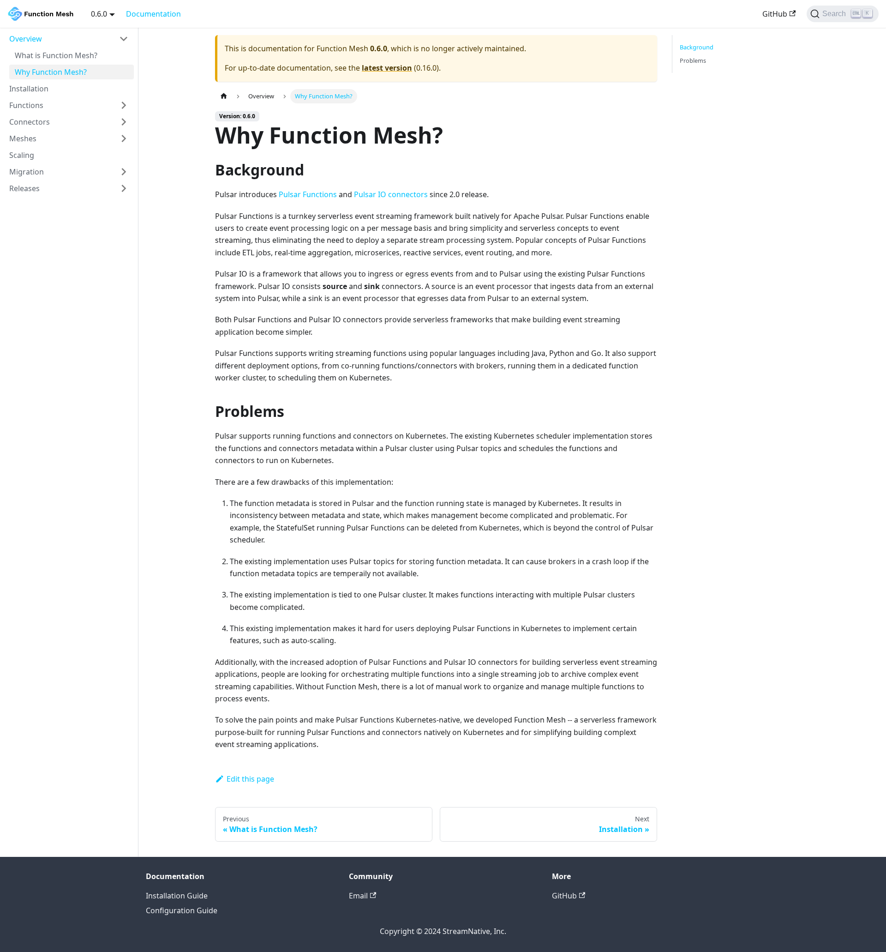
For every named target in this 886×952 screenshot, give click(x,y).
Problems (693, 60)
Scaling (21, 155)
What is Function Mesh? (56, 55)
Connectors (29, 122)
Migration (26, 172)
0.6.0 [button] (99, 14)
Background (696, 47)
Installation (28, 89)
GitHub (774, 14)
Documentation (153, 14)
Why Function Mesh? (51, 72)
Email (358, 896)
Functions (26, 105)
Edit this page (250, 779)
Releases (24, 188)
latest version (387, 68)
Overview (25, 39)
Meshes (22, 138)
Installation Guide (177, 896)
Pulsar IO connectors (391, 194)
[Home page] (224, 96)
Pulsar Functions (308, 194)
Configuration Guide (181, 910)
